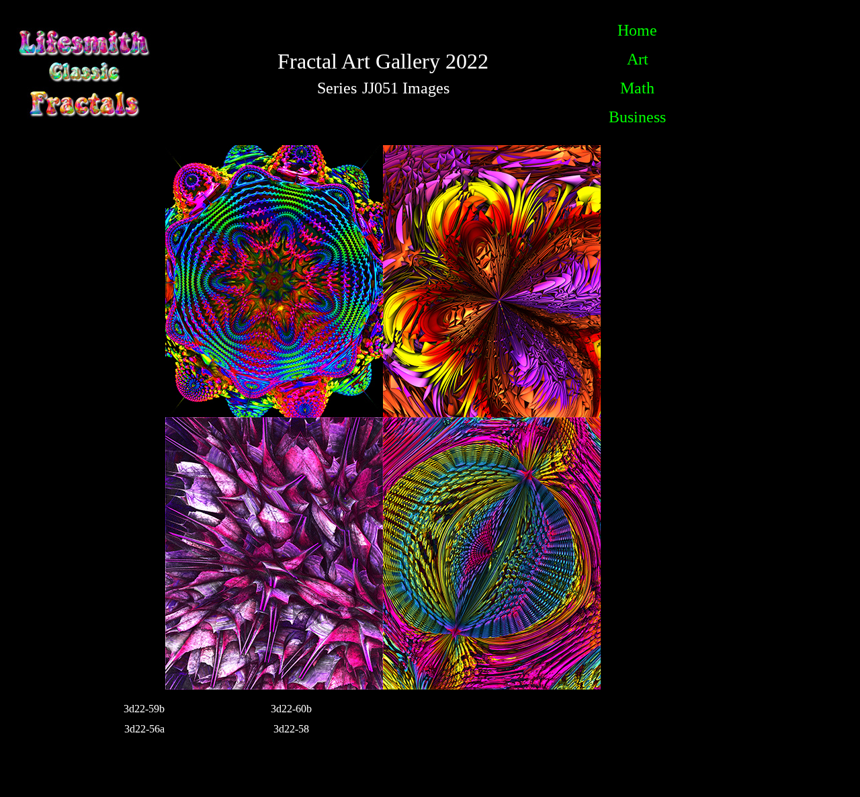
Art (637, 59)
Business (637, 117)
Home (637, 30)
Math (637, 88)
